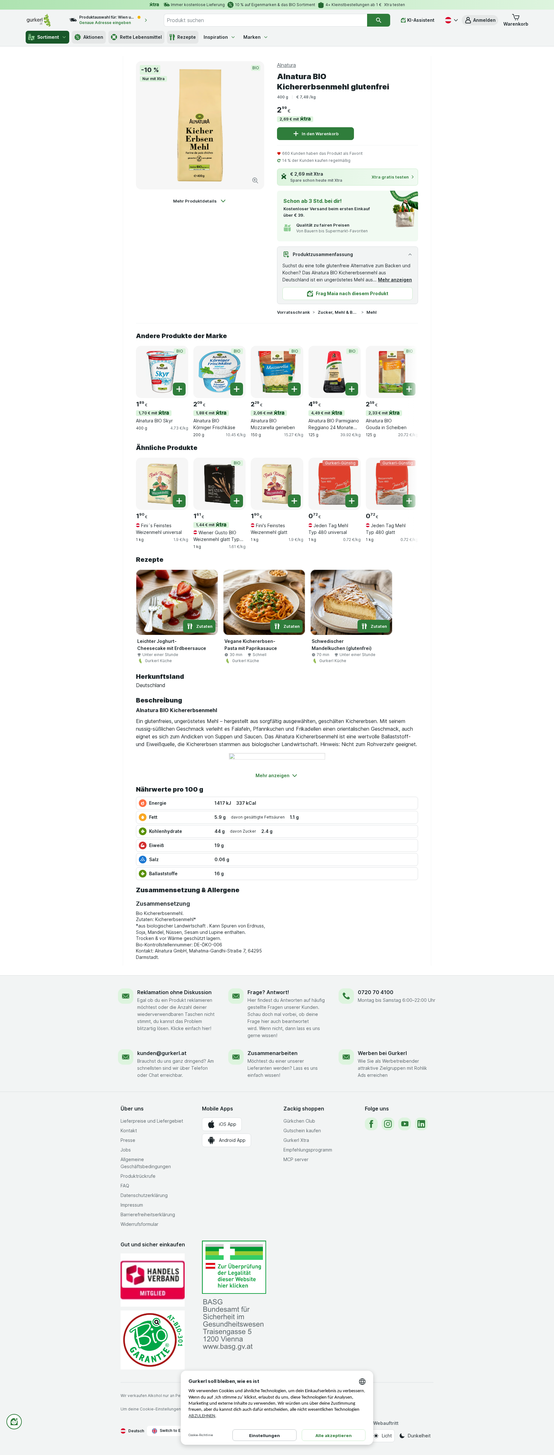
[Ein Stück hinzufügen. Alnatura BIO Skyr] (179, 389)
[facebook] (371, 1124)
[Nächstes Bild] (405, 371)
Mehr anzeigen (395, 279)
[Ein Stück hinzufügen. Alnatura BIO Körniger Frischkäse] (236, 389)
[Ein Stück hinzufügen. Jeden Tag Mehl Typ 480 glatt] (409, 501)
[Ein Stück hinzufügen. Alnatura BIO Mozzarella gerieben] (294, 389)
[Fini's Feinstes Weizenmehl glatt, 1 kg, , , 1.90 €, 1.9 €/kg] (277, 484)
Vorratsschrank (293, 312)
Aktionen (93, 37)
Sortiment (48, 37)
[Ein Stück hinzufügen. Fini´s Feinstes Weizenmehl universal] (179, 501)
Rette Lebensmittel (141, 37)
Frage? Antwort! (268, 992)
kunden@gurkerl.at (162, 1053)
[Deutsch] (450, 20)
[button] (480, 20)
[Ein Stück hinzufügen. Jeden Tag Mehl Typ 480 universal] (351, 501)
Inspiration (216, 37)
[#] (234, 1267)
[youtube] (404, 1124)
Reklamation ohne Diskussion (174, 992)
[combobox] (265, 20)
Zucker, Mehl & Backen (338, 312)
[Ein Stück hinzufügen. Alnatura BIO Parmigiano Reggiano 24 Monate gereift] (351, 389)
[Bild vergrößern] (255, 180)
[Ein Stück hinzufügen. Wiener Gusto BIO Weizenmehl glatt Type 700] (236, 501)
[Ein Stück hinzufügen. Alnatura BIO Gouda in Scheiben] (409, 389)
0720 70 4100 (375, 992)
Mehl (371, 312)
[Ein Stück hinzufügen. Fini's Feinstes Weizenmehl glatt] (294, 501)
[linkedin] (421, 1124)
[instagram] (388, 1124)
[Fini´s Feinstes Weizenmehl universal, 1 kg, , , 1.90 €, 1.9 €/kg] (162, 484)
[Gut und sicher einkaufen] (153, 1339)
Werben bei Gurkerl (382, 1053)
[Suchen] (378, 20)
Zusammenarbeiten (273, 1053)
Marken (252, 37)
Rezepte (186, 37)
